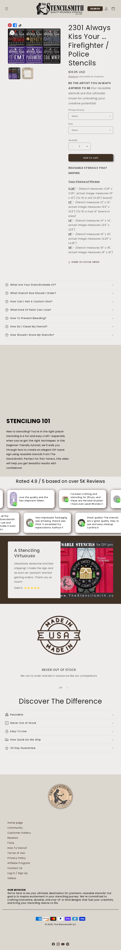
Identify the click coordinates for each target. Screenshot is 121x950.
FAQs (10, 843)
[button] (6, 8)
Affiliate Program (18, 863)
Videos (11, 878)
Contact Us (14, 868)
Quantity (72, 140)
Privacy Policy (16, 858)
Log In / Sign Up (17, 873)
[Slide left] (53, 687)
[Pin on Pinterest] (10, 26)
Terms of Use (16, 853)
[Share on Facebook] (15, 26)
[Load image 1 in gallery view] (14, 73)
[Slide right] (67, 687)
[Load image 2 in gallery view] (27, 73)
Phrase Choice (76, 109)
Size (70, 123)
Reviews (12, 838)
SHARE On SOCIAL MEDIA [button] (85, 262)
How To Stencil (17, 848)
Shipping (73, 76)
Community (15, 828)
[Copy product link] (20, 26)
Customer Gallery (19, 833)
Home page (15, 823)
